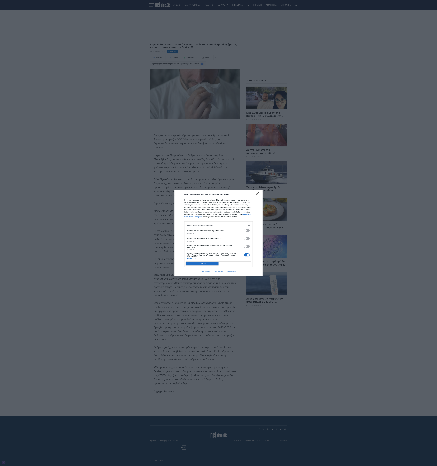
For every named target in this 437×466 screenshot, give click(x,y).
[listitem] (218, 225)
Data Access (218, 272)
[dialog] (218, 233)
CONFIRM (202, 263)
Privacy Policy (231, 272)
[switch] (247, 230)
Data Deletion (206, 272)
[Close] (258, 194)
